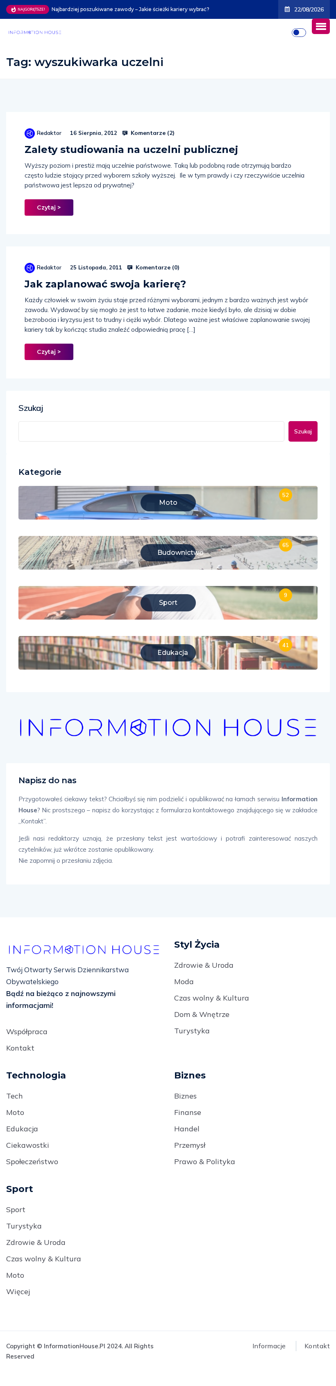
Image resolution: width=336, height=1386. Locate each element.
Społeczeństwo (32, 1161)
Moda (184, 981)
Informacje (269, 1346)
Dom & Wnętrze (201, 1014)
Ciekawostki (27, 1145)
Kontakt (20, 1048)
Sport (15, 1209)
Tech (14, 1096)
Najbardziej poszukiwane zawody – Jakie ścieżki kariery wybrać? (130, 9)
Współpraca (27, 1031)
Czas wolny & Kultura (211, 998)
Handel (187, 1128)
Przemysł (189, 1145)
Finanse (187, 1112)
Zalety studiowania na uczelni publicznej (131, 149)
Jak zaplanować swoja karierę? (105, 284)
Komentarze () (152, 133)
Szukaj (30, 408)
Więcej (18, 1291)
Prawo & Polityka (204, 1161)
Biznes (185, 1096)
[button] (321, 26)
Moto (15, 1112)
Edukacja (22, 1128)
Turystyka (192, 1030)
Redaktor (49, 133)
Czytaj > (49, 207)
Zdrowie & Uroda (204, 965)
